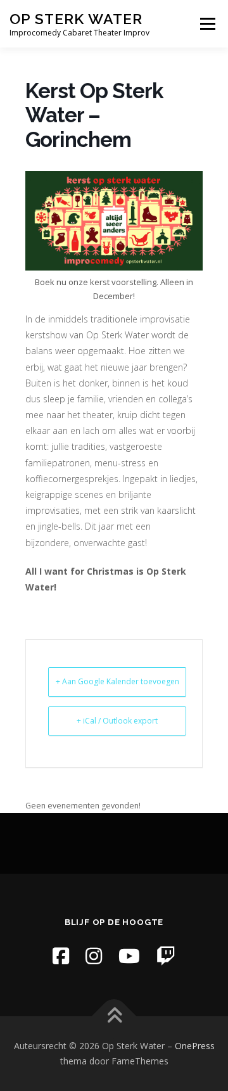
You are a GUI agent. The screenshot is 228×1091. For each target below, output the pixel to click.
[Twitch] (165, 956)
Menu (206, 23)
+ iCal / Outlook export (117, 720)
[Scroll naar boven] (114, 1016)
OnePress (195, 1046)
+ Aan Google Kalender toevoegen (117, 681)
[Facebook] (61, 956)
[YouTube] (129, 956)
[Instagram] (94, 956)
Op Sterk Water (76, 18)
